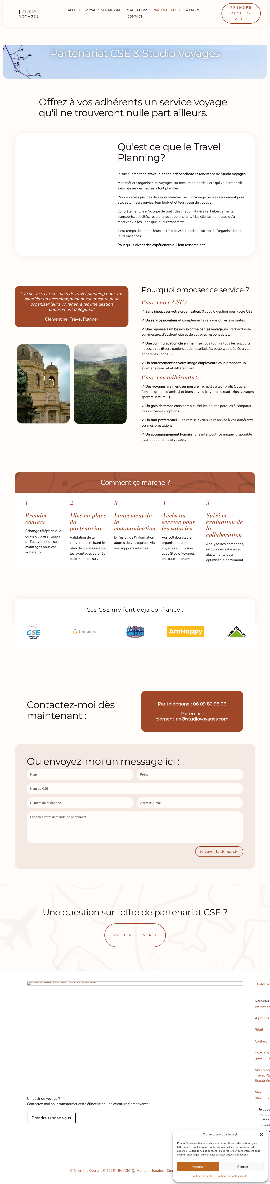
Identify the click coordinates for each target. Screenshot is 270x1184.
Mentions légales (150, 1170)
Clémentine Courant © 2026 (93, 1170)
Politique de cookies (203, 1176)
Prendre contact (135, 935)
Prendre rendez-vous (241, 13)
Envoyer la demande (219, 851)
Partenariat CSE (167, 10)
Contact (134, 17)
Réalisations (137, 10)
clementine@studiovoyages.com (192, 718)
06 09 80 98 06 (209, 703)
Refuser (242, 1167)
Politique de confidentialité (232, 1176)
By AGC (124, 1170)
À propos (194, 10)
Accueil (74, 10)
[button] (261, 1134)
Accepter (198, 1167)
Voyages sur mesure (103, 10)
